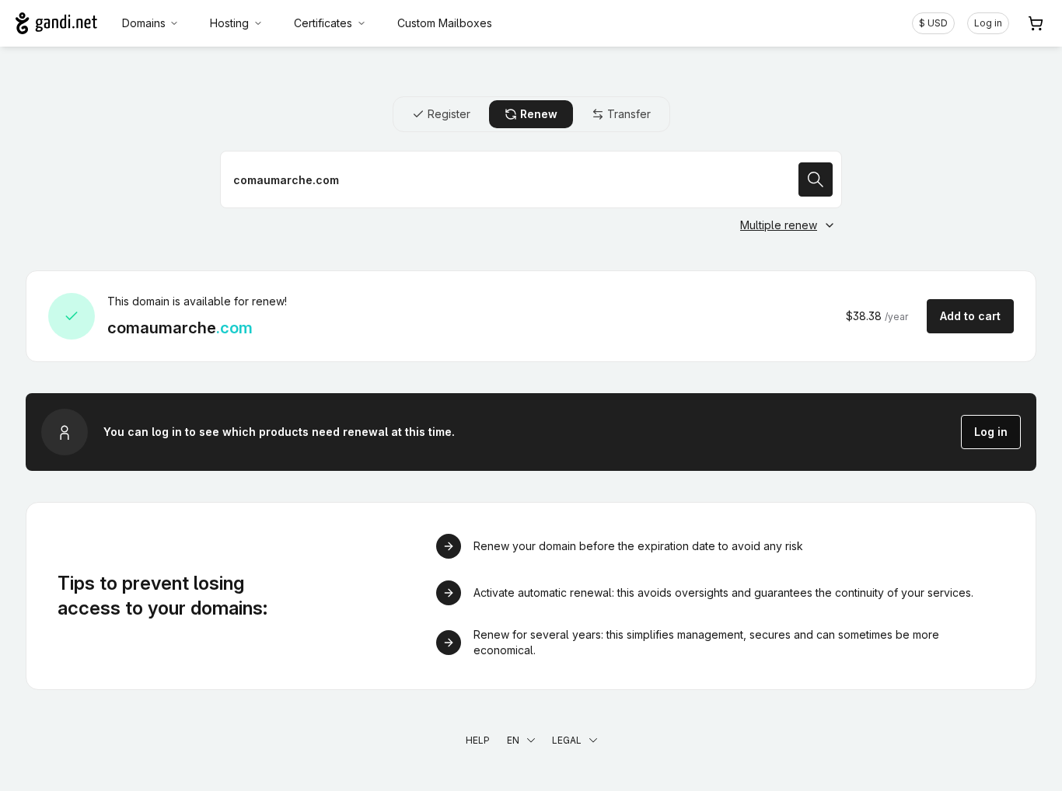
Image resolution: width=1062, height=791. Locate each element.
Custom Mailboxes (444, 23)
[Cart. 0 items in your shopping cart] (1036, 23)
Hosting (229, 23)
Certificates (323, 23)
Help (478, 740)
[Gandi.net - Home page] (56, 23)
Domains (144, 23)
